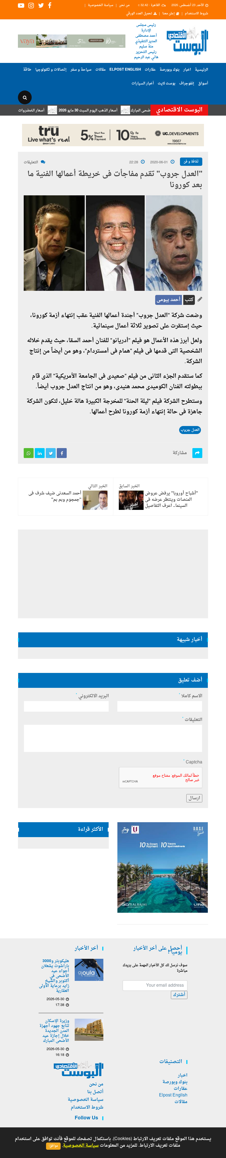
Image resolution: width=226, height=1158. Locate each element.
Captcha (192, 762)
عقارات (150, 69)
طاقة (27, 69)
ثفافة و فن (191, 162)
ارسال (194, 798)
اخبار (187, 69)
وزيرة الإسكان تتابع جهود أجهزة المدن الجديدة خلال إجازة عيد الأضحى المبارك (54, 1031)
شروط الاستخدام (196, 14)
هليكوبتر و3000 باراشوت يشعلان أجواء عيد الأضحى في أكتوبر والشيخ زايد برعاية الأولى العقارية (54, 976)
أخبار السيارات (142, 83)
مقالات (100, 69)
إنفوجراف (186, 83)
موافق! (53, 1146)
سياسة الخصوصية (100, 5)
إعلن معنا (168, 14)
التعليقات (31, 162)
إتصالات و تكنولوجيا (51, 69)
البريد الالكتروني (92, 696)
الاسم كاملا (190, 696)
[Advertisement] (113, 574)
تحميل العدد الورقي (139, 14)
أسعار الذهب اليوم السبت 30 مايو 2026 (104, 110)
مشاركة (180, 453)
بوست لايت (166, 83)
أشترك (179, 995)
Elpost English (125, 69)
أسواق (203, 83)
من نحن (124, 5)
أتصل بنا (95, 1092)
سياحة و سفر (81, 69)
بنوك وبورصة (169, 69)
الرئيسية (201, 69)
